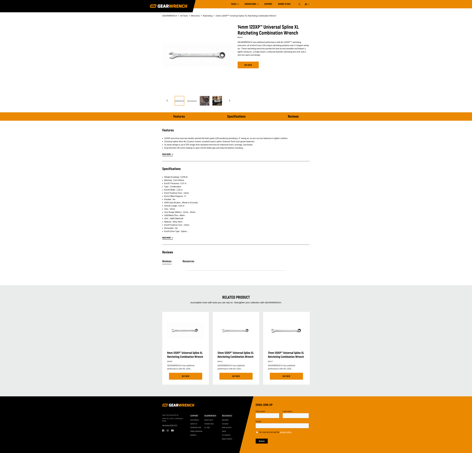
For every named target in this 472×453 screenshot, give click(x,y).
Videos (224, 431)
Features (179, 116)
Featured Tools (209, 424)
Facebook (163, 430)
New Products (194, 420)
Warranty (193, 435)
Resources (188, 261)
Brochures (225, 420)
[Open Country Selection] (307, 4)
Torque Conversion (196, 431)
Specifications (236, 116)
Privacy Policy (208, 420)
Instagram (168, 430)
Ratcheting (207, 16)
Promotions (250, 4)
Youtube (172, 430)
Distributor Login (195, 428)
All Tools (184, 16)
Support (268, 4)
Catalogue (225, 424)
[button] (167, 101)
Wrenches (195, 16)
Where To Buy (284, 4)
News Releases (227, 428)
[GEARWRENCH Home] (178, 406)
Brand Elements (227, 439)
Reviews (293, 116)
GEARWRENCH (169, 16)
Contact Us (193, 424)
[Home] (169, 6)
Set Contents (226, 435)
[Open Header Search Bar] (299, 4)
